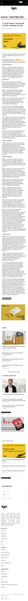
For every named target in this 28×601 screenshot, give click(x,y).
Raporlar (3, 587)
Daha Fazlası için (14, 371)
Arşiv (2, 544)
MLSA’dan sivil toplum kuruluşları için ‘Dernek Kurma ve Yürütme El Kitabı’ (13, 347)
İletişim (2, 571)
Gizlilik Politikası (4, 582)
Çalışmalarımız (4, 576)
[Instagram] (8, 599)
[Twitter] (5, 599)
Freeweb (3, 549)
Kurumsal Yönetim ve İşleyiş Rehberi (9, 584)
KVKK (2, 565)
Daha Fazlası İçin (6, 412)
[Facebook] (2, 599)
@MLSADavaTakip (19, 60)
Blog (2, 541)
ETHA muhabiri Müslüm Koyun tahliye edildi (13, 394)
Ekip (2, 579)
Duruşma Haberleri (5, 552)
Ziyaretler (3, 560)
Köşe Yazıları (4, 574)
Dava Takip (3, 533)
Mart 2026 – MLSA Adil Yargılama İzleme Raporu (13, 470)
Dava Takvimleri (7, 28)
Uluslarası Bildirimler (5, 563)
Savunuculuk (4, 538)
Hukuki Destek (4, 557)
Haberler (3, 530)
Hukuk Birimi (4, 536)
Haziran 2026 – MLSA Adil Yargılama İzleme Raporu (14, 466)
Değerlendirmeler (5, 555)
